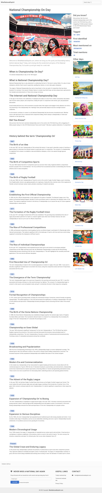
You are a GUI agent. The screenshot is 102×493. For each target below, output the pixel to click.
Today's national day (60, 475)
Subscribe (14, 482)
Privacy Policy (59, 483)
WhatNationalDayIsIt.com (56, 490)
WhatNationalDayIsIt (7, 2)
